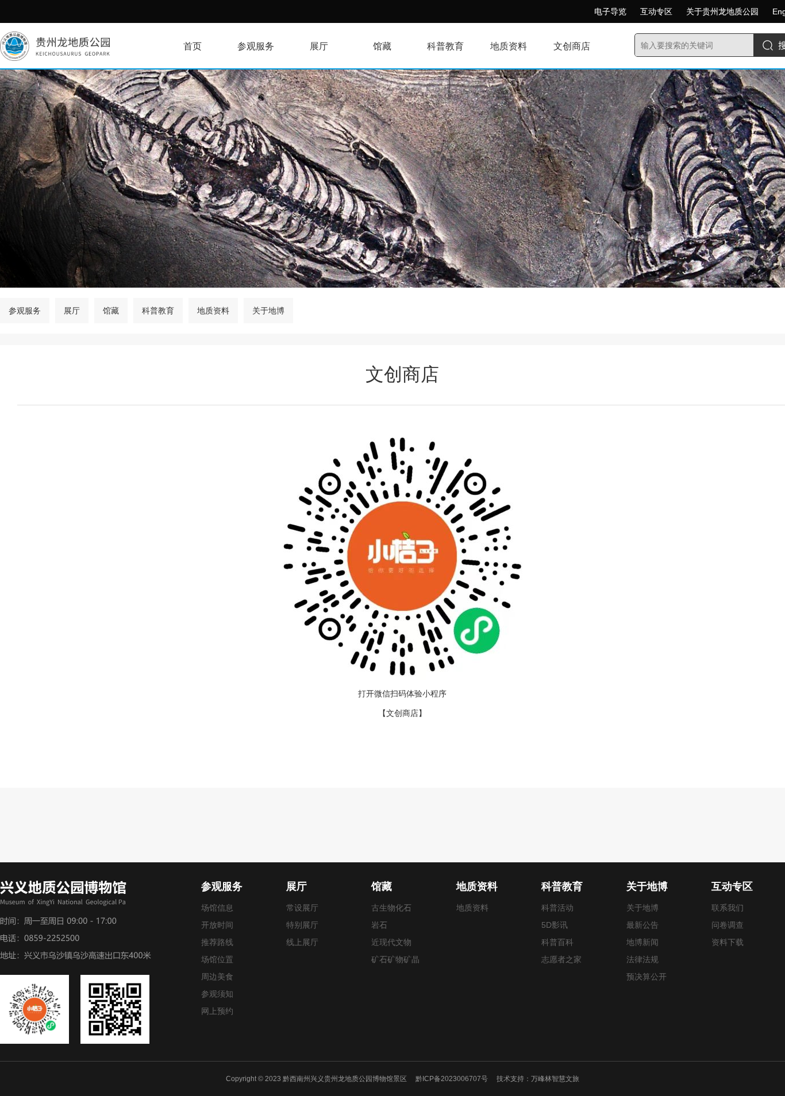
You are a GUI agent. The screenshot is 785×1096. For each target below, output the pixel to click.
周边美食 (217, 976)
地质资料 (508, 46)
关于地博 (268, 310)
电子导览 (610, 11)
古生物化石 (391, 907)
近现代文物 (391, 942)
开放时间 (217, 925)
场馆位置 (217, 959)
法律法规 (642, 959)
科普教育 (445, 46)
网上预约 (217, 1011)
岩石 (379, 925)
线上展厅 (302, 942)
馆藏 (382, 46)
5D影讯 (554, 925)
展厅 (319, 46)
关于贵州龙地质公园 (722, 11)
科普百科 (557, 942)
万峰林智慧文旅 (555, 1079)
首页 (192, 46)
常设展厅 (302, 907)
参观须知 (217, 993)
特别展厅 (302, 925)
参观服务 (255, 46)
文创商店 (571, 46)
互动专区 (656, 11)
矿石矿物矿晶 (395, 959)
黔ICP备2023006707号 (451, 1079)
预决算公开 (646, 976)
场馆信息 (217, 907)
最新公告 (642, 925)
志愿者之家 (561, 959)
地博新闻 (642, 942)
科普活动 (557, 907)
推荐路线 (217, 942)
